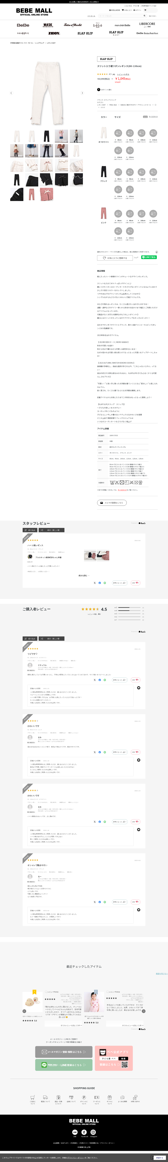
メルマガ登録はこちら (114, 502)
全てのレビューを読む (69, 1025)
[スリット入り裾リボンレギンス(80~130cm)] (46, 93)
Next (82, 93)
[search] (144, 15)
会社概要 (56, 1143)
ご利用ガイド (83, 1143)
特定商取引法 (93, 1143)
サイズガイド (122, 490)
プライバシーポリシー (107, 1143)
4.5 (104, 609)
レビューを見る (123, 74)
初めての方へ (152, 16)
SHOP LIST (64, 1143)
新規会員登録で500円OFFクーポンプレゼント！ (84, 2)
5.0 (35, 1021)
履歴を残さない (162, 973)
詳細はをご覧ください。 (80, 1157)
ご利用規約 (73, 1143)
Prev (11, 93)
